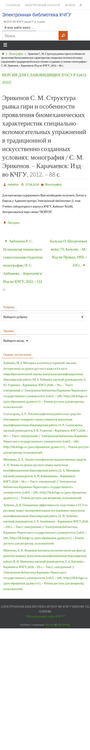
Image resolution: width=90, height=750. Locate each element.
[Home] (3, 53)
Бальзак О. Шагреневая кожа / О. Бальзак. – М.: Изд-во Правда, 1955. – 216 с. (68, 250)
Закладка (13, 222)
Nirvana (49, 615)
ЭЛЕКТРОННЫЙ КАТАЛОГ (42, 5)
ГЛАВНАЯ (13, 5)
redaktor (13, 184)
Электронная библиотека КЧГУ (36, 14)
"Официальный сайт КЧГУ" (45, 607)
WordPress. (63, 615)
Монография (16, 53)
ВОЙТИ (70, 5)
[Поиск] (63, 35)
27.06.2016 (32, 184)
